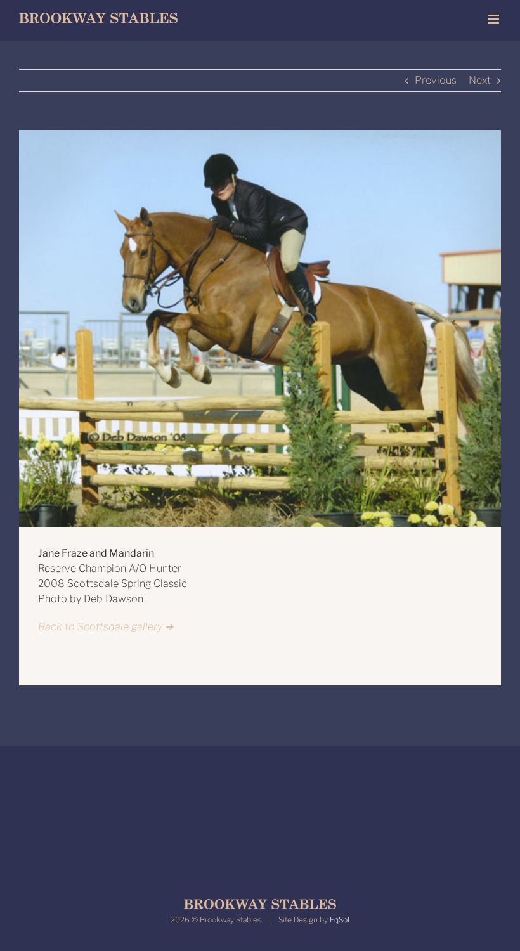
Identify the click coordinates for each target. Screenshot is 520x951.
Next (480, 80)
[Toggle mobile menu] (494, 19)
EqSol (339, 919)
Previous (436, 80)
